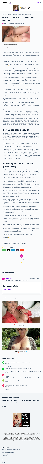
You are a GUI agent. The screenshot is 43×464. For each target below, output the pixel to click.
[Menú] (40, 2)
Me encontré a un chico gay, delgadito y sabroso (21, 368)
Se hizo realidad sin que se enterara (17, 380)
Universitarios (34, 402)
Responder (38, 278)
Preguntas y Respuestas (7, 451)
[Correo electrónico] (17, 250)
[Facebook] (2, 462)
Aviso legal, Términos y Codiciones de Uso (11, 449)
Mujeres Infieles (5, 402)
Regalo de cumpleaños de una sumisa (30, 400)
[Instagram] (5, 462)
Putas (3, 408)
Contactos (4, 455)
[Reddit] (22, 250)
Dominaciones (19, 23)
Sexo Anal (10, 402)
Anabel (6, 380)
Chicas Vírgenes (6, 243)
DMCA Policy (5, 454)
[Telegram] (13, 250)
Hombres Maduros (15, 243)
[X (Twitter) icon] (21, 262)
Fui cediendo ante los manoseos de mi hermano (21, 362)
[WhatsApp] (4, 250)
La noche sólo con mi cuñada (17, 374)
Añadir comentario (8, 289)
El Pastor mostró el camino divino (9, 400)
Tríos (5, 408)
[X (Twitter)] (8, 250)
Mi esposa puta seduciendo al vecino (19, 385)
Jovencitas (23, 243)
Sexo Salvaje (14, 402)
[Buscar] (38, 2)
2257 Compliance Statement (8, 452)
